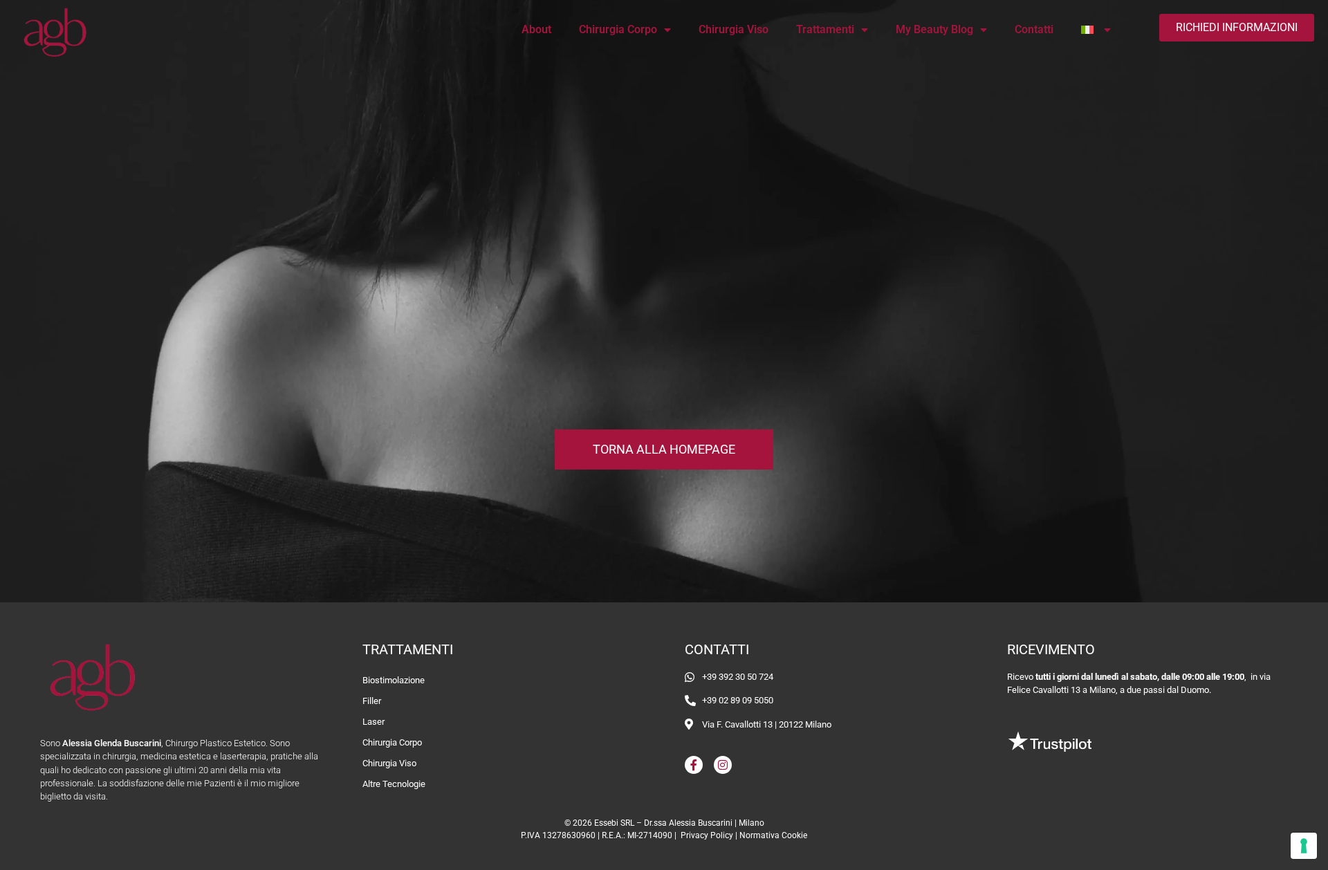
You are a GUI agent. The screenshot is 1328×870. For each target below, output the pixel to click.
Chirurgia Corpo (618, 29)
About (536, 29)
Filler (371, 701)
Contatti (1034, 29)
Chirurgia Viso (733, 29)
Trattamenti (825, 29)
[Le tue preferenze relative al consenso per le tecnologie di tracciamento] (1304, 846)
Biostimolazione (393, 680)
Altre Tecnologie (393, 784)
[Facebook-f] (694, 765)
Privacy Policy (707, 835)
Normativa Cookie (773, 835)
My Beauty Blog (934, 29)
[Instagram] (723, 765)
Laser (373, 721)
